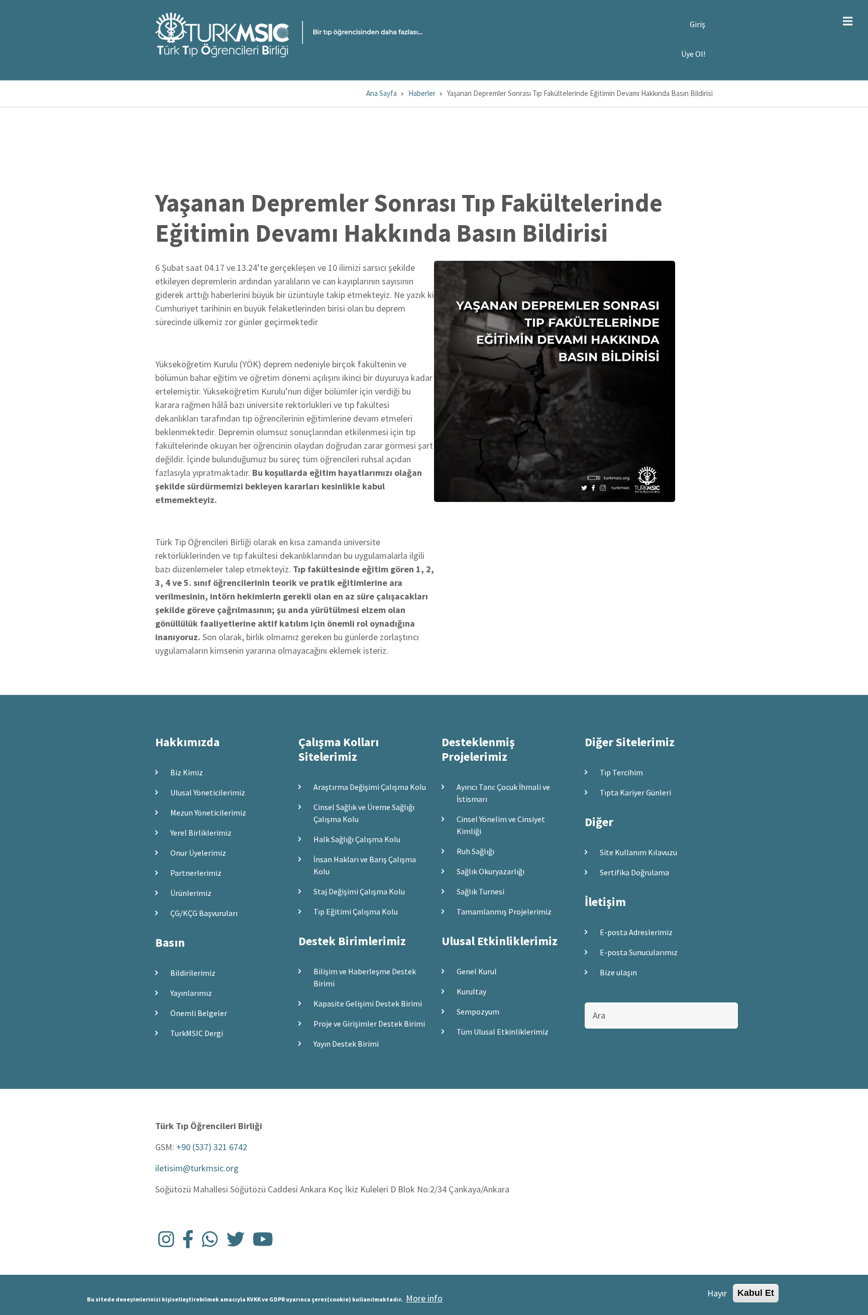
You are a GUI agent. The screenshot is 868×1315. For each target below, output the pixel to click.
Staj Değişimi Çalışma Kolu (359, 891)
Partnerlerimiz (196, 873)
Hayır (717, 1293)
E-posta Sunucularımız (639, 952)
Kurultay (471, 991)
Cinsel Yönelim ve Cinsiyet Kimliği (501, 825)
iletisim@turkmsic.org (197, 1168)
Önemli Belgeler (198, 1013)
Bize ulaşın (618, 972)
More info (424, 1297)
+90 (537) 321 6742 (211, 1147)
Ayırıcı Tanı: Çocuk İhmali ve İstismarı (503, 793)
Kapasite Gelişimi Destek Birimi (367, 1003)
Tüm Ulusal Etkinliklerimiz (503, 1032)
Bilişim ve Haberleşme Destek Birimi (364, 977)
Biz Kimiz (186, 772)
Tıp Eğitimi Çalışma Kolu (355, 911)
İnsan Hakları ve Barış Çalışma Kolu (364, 865)
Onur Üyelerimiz (198, 853)
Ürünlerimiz (190, 893)
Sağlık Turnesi (480, 891)
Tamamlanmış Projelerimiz (504, 911)
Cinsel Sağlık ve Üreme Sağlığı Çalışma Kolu (363, 813)
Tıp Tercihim (621, 772)
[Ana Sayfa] (288, 34)
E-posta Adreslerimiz (636, 932)
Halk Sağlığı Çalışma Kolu (356, 839)
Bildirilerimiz (192, 973)
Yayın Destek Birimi (346, 1044)
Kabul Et (755, 1293)
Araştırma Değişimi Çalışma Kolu (369, 787)
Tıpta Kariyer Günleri (635, 792)
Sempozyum (478, 1011)
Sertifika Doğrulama (634, 872)
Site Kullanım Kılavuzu (638, 852)
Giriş (697, 24)
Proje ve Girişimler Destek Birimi (369, 1024)
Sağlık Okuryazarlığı (490, 871)
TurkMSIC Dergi (196, 1033)
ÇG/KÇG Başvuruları (204, 913)
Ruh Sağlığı (475, 851)
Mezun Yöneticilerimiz (208, 812)
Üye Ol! (693, 54)
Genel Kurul (477, 971)
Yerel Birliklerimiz (201, 833)
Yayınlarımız (191, 993)
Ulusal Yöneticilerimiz (207, 792)
